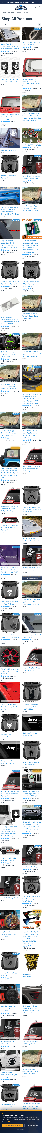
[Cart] (39, 7)
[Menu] (2, 7)
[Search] (6, 7)
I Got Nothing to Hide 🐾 (13, 1125)
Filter (5, 25)
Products (11, 12)
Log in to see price (27, 152)
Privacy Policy (11, 1121)
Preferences (21, 1129)
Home (4, 12)
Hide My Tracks (32, 1125)
